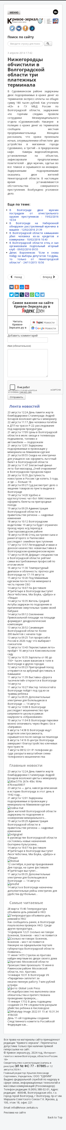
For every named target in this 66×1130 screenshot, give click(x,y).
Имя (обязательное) (19, 345)
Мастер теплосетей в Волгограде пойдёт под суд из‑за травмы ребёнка (32, 690)
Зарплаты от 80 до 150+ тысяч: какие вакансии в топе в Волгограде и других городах (30, 661)
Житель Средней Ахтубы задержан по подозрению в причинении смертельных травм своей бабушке (32, 606)
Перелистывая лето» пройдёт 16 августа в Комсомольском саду (31, 651)
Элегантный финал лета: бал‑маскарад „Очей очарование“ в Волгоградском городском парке (32, 468)
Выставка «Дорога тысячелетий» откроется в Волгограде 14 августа (32, 680)
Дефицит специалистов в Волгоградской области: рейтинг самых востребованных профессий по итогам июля (33, 559)
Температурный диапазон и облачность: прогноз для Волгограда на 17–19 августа (31, 571)
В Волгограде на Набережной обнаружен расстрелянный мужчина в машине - (33, 226)
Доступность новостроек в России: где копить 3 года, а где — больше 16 (33, 479)
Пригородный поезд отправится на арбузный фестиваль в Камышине (31, 670)
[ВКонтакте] (11, 287)
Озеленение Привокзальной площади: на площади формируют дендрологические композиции (31, 619)
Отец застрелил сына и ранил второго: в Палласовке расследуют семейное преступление (33, 538)
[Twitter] (11, 295)
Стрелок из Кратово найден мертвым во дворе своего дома (32, 963)
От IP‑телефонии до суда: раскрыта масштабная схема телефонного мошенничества (30, 753)
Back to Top (55, 1117)
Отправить (16, 397)
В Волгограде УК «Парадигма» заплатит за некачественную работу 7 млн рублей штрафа (31, 986)
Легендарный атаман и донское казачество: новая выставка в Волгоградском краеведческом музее (32, 548)
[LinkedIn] (16, 295)
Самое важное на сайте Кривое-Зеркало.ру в (33, 305)
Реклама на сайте (15, 1112)
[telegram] (42, 295)
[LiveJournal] (22, 295)
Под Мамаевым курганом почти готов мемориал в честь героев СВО (29, 581)
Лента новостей (24, 406)
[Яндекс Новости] (44, 322)
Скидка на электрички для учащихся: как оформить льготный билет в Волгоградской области (32, 458)
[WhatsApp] (32, 295)
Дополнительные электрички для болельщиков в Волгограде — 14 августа (29, 700)
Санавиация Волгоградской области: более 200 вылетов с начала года (27, 631)
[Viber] (27, 295)
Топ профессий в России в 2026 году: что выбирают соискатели (29, 641)
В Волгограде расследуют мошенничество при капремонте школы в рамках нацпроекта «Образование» (28, 712)
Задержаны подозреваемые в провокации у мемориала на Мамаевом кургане (29, 449)
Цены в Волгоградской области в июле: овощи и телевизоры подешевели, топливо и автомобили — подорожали (32, 437)
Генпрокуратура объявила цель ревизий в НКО (31, 918)
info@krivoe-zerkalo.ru (24, 1107)
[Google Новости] (44, 328)
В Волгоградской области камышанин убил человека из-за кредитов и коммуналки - (33, 236)
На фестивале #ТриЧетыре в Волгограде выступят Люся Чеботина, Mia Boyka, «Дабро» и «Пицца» (31, 593)
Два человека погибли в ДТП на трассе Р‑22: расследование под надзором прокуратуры (32, 425)
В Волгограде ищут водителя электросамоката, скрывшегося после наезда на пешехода (33, 733)
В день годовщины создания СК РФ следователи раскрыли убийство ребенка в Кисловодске (32, 1013)
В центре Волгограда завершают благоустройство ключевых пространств (32, 743)
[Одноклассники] (16, 287)
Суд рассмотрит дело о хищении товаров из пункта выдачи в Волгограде (33, 488)
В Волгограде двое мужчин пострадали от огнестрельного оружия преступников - (33, 215)
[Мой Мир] (22, 287)
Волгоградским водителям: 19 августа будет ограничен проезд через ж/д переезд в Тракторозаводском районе (33, 526)
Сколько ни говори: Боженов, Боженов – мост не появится (32, 942)
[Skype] (37, 295)
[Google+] (27, 287)
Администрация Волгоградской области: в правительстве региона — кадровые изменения (31, 513)
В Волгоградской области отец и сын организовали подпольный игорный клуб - (33, 246)
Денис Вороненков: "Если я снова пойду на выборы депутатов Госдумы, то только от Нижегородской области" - (33, 257)
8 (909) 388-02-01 (39, 1089)
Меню (14, 12)
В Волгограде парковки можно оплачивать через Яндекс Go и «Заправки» (33, 724)
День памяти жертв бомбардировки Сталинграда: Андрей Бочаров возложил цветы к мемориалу (32, 416)
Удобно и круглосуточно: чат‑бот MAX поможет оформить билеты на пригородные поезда (32, 500)
